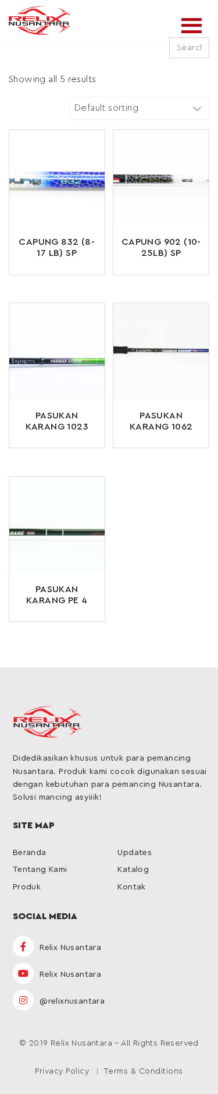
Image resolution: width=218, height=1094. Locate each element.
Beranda (30, 853)
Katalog (133, 870)
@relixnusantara (71, 1001)
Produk (27, 887)
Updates (134, 853)
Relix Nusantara (69, 948)
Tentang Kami (40, 870)
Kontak (131, 887)
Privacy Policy (62, 1071)
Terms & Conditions (143, 1071)
